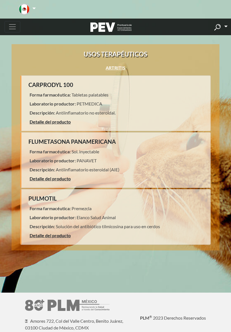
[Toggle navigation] (12, 26)
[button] (27, 9)
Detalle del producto (50, 121)
